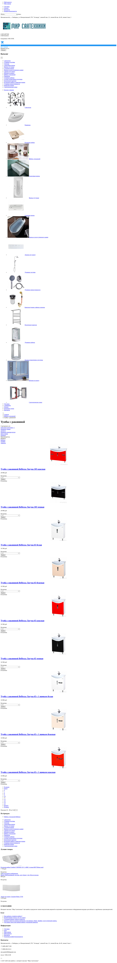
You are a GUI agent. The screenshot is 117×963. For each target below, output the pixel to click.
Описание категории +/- (8, 427)
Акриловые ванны (9, 65)
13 (4, 801)
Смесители (7, 60)
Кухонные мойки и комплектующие (14, 82)
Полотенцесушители (10, 81)
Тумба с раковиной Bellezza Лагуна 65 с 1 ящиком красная (28, 772)
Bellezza (3, 440)
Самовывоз (7, 405)
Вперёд (6, 805)
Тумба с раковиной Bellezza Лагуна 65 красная (22, 620)
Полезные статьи (9, 408)
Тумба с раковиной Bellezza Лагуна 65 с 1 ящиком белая (27, 696)
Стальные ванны (9, 68)
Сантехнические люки (10, 87)
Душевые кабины (9, 77)
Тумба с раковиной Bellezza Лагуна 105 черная (22, 507)
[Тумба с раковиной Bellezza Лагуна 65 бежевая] (58, 578)
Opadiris (3, 441)
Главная (6, 414)
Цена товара (4, 434)
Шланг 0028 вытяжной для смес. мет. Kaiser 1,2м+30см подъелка (20, 875)
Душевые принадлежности (12, 84)
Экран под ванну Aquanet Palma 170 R (12, 896)
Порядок (3, 435)
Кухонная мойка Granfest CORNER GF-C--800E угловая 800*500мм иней (22, 867)
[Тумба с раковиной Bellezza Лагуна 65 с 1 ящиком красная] (59, 768)
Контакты (7, 9)
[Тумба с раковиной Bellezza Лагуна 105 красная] (58, 465)
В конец (6, 807)
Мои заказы (7, 3)
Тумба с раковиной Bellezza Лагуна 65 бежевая (22, 583)
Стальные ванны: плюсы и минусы (14, 919)
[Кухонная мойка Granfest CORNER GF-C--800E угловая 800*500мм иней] (11, 865)
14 (4, 802)
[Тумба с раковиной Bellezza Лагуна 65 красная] (58, 616)
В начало (6, 787)
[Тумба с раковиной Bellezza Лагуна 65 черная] (58, 654)
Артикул (3, 430)
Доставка (7, 6)
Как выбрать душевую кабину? (13, 916)
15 (4, 804)
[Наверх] (1, 958)
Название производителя (8, 432)
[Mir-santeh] (24, 31)
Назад (6, 788)
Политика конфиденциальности (13, 936)
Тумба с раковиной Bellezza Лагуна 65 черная (22, 658)
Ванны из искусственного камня (13, 70)
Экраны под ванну (9, 71)
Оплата (6, 8)
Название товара (5, 429)
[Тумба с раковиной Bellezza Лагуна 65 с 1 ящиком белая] (59, 692)
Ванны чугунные (9, 67)
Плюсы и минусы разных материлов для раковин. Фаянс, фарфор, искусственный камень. (30, 920)
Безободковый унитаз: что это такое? (15, 917)
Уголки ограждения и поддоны (13, 79)
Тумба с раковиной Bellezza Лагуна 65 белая (21, 545)
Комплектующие (9, 85)
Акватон (3, 443)
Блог (5, 930)
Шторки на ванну (9, 73)
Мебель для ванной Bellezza (12, 816)
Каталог (3, 50)
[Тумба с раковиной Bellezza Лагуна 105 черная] (58, 503)
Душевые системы (9, 62)
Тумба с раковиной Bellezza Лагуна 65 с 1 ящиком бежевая (28, 734)
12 (4, 799)
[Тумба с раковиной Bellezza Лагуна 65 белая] (58, 540)
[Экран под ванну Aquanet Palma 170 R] (11, 895)
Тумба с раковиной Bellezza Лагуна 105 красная (23, 469)
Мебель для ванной (9, 74)
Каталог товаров (9, 90)
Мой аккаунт (8, 2)
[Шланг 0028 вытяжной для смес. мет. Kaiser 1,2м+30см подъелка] (9, 873)
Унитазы (6, 64)
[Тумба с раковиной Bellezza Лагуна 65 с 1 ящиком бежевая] (59, 730)
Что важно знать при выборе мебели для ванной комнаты (21, 922)
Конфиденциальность (10, 11)
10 (4, 796)
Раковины (7, 76)
